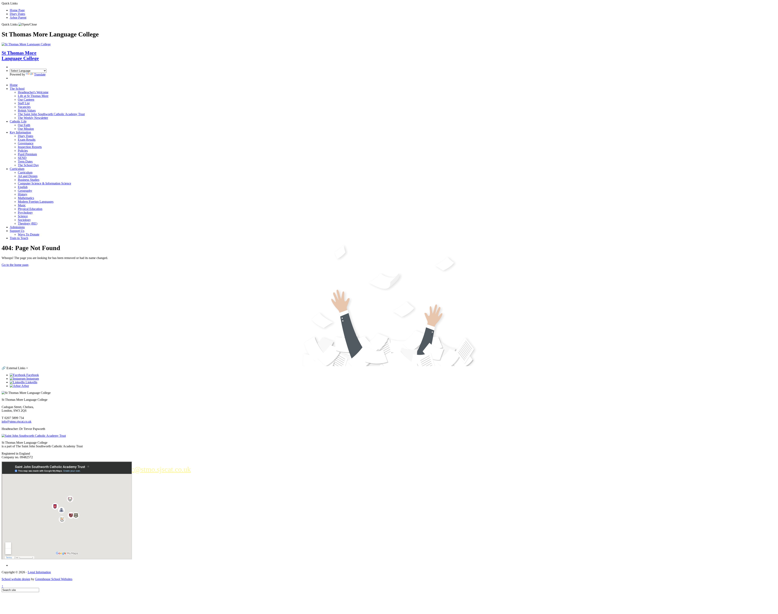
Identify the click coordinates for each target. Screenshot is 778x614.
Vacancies (24, 107)
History (22, 194)
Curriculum (17, 169)
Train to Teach (19, 238)
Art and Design (27, 176)
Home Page (17, 10)
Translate (40, 74)
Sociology (24, 220)
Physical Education (30, 209)
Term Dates (25, 161)
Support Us (17, 230)
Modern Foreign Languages (35, 201)
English (23, 187)
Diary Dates (17, 14)
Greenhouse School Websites (53, 579)
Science (23, 216)
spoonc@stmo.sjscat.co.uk (152, 469)
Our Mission (26, 128)
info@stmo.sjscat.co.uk (16, 421)
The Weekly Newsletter (33, 117)
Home (14, 85)
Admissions (17, 227)
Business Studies (28, 179)
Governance (25, 143)
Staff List (24, 103)
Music (22, 205)
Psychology (25, 212)
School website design (16, 579)
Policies (23, 150)
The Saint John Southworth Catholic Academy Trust (51, 114)
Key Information (20, 132)
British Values (27, 110)
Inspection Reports (30, 147)
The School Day (28, 165)
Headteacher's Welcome (33, 92)
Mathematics (26, 198)
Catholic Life (18, 121)
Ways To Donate (28, 234)
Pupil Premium (27, 154)
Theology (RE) (27, 223)
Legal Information (39, 572)
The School (17, 88)
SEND (22, 158)
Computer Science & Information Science (44, 183)
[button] (27, 24)
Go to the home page (15, 264)
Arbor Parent (18, 17)
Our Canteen (26, 99)
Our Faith (24, 125)
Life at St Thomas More (33, 96)
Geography (25, 190)
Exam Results (26, 139)
